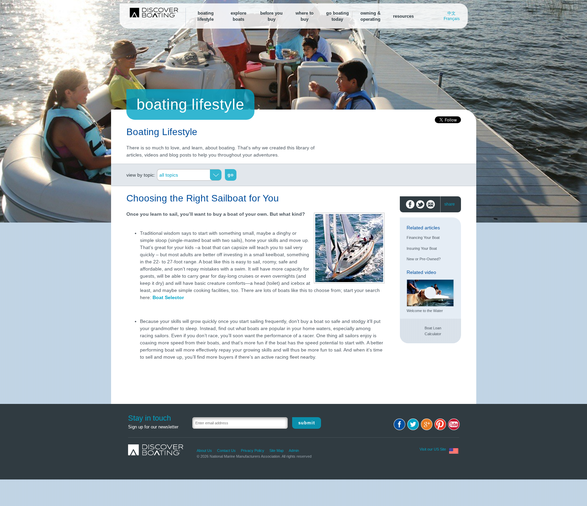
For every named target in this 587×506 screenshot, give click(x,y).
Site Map (276, 450)
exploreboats (238, 16)
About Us (204, 450)
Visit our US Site (433, 449)
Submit (306, 422)
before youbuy (271, 16)
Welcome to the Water (425, 311)
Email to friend (430, 204)
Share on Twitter (420, 204)
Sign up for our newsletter (153, 426)
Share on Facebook (410, 204)
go (231, 174)
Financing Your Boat (423, 237)
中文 (451, 13)
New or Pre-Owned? (424, 259)
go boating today (337, 16)
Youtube (453, 424)
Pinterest (440, 424)
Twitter (413, 424)
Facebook (399, 424)
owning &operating (370, 16)
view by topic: (140, 175)
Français (452, 18)
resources (403, 16)
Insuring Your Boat (422, 248)
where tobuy (305, 16)
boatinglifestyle (205, 16)
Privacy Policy (252, 450)
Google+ (426, 424)
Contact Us (226, 450)
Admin (294, 450)
